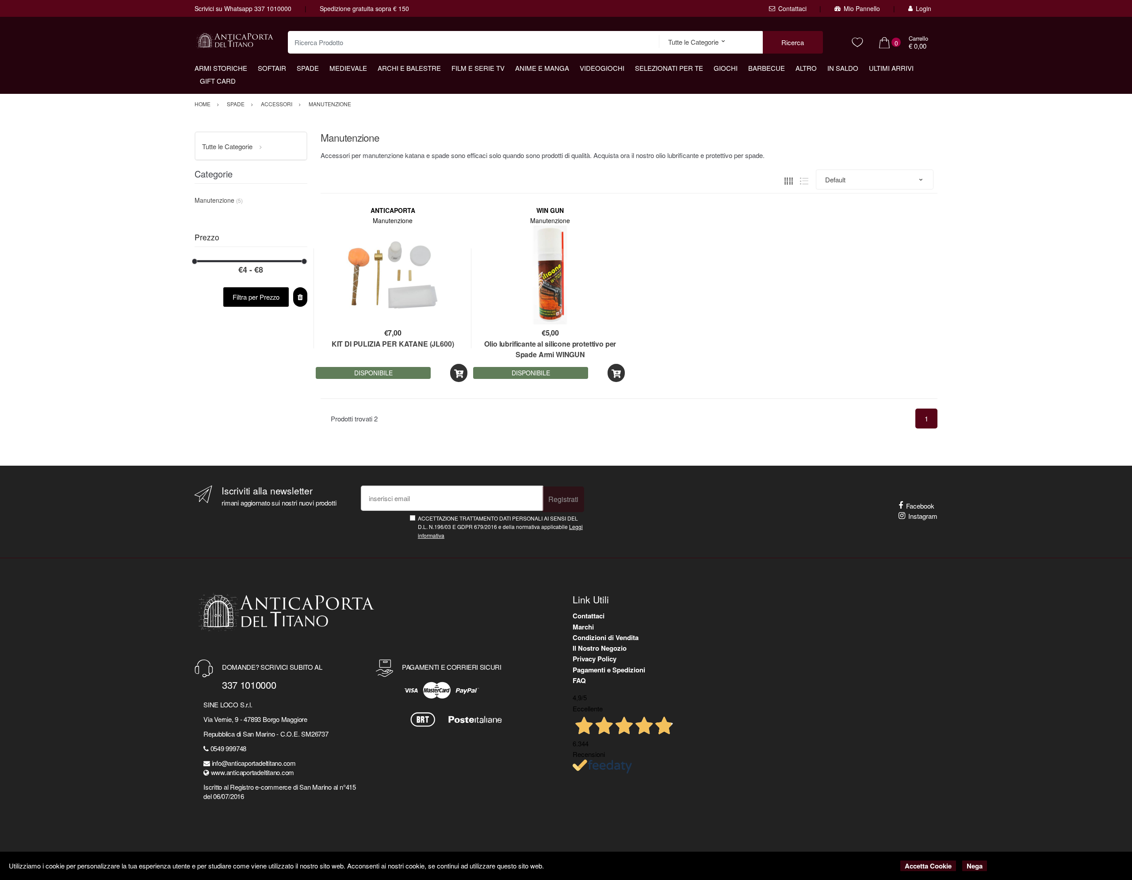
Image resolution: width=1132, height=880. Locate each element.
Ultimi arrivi (891, 68)
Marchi (583, 627)
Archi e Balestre (409, 68)
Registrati (563, 499)
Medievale (348, 68)
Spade (308, 68)
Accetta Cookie (928, 866)
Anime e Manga (542, 68)
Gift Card (218, 80)
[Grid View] (788, 180)
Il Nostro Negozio (600, 648)
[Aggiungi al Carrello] (458, 373)
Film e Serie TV (478, 68)
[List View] (804, 180)
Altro (806, 68)
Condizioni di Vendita (606, 637)
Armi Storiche (221, 68)
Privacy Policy (594, 659)
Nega (975, 866)
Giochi (726, 68)
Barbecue (766, 68)
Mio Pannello (862, 8)
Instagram (922, 516)
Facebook (920, 505)
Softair (272, 68)
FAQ (579, 680)
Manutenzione (393, 220)
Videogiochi (602, 68)
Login (923, 8)
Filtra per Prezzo (256, 296)
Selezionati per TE (669, 68)
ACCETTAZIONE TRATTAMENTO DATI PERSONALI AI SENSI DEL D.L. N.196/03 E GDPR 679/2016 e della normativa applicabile (500, 526)
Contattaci (792, 8)
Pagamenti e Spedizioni (609, 670)
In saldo (842, 68)
